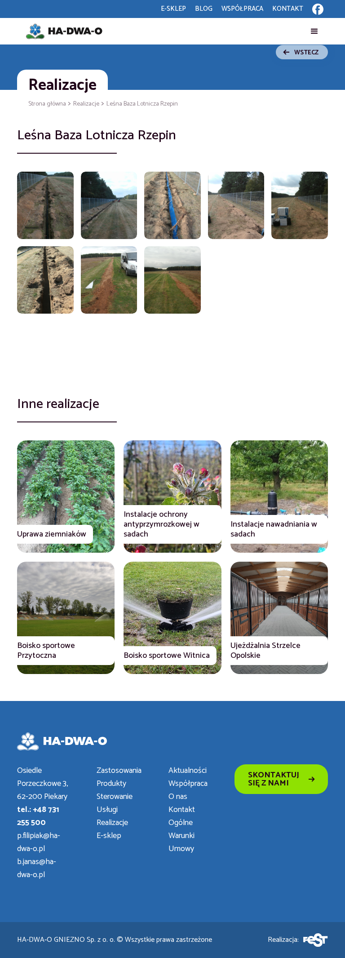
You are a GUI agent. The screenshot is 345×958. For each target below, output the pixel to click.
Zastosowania (119, 770)
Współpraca (188, 783)
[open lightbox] (45, 205)
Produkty (111, 783)
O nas (177, 796)
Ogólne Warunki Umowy (181, 836)
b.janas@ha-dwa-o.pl (36, 869)
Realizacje (62, 85)
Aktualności (187, 770)
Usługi (107, 809)
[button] (314, 31)
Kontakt (181, 809)
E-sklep (109, 836)
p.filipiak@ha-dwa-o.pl (38, 842)
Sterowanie (115, 796)
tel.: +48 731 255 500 (38, 816)
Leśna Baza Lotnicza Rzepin (142, 104)
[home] (64, 31)
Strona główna (47, 104)
